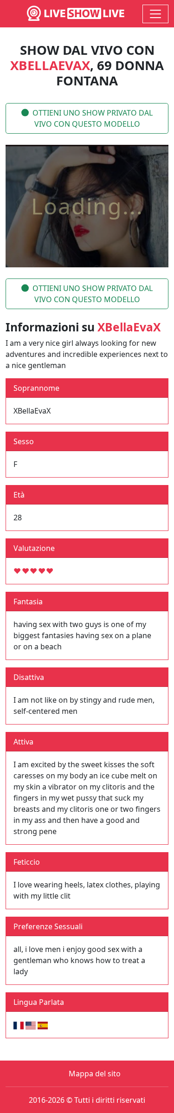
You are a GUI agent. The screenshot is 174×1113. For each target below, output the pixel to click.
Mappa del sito (95, 1073)
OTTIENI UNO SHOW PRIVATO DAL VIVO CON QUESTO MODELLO (92, 118)
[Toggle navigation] (155, 14)
